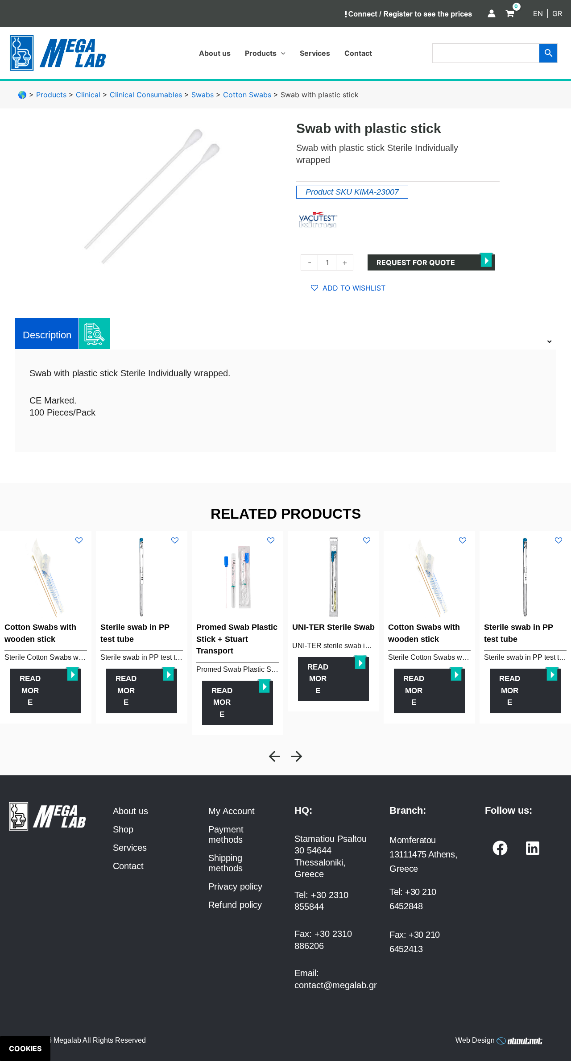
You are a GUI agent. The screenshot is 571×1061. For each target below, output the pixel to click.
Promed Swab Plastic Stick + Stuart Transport (236, 639)
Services (130, 848)
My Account (231, 811)
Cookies (25, 1048)
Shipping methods (225, 863)
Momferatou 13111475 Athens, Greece (423, 854)
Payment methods (226, 834)
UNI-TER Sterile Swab (333, 627)
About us (130, 811)
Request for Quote (416, 262)
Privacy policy (235, 886)
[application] (281, 53)
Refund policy (235, 905)
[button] (274, 756)
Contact (128, 866)
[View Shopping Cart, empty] (510, 13)
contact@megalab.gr (335, 985)
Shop (123, 829)
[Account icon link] (492, 13)
